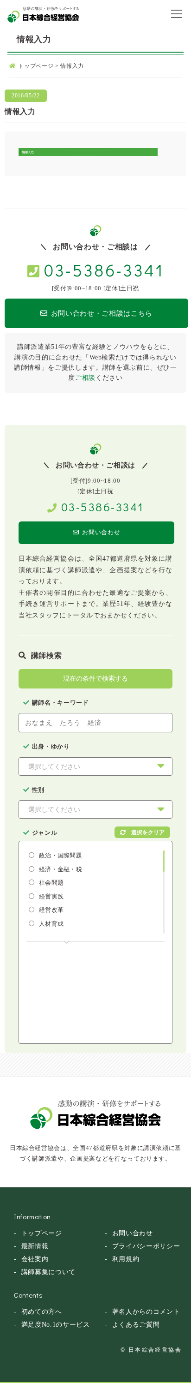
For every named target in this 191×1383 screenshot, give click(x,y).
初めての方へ (41, 1311)
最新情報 (35, 1246)
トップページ (41, 1233)
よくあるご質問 (136, 1324)
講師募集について (48, 1272)
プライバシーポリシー (146, 1246)
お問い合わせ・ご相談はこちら (102, 313)
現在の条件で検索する (95, 678)
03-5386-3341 (104, 270)
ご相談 (85, 377)
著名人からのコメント (146, 1311)
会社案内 (35, 1259)
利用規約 (126, 1259)
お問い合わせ (101, 532)
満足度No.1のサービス (55, 1324)
